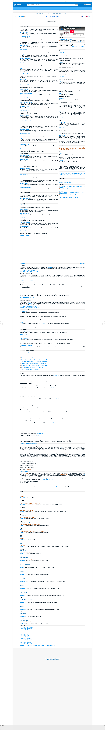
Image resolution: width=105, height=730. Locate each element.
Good (75, 173)
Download (83, 46)
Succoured (83, 174)
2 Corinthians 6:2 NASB (24, 635)
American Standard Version (25, 97)
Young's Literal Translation (25, 163)
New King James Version (25, 54)
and (83, 41)
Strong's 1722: (23, 546)
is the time (79, 42)
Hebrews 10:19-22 (58, 418)
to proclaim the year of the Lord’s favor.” (27, 298)
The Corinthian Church (25, 325)
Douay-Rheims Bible (24, 174)
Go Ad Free (2, 725)
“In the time (72, 41)
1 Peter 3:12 (56, 387)
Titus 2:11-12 (40, 407)
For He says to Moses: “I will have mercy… (28, 270)
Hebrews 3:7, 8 (54, 486)
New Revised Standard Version (26, 187)
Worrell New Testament (24, 226)
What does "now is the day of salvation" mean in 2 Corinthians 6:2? (33, 363)
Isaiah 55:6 (61, 117)
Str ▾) (29, 26)
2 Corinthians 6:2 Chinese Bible (26, 641)
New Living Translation (24, 32)
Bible (15, 16)
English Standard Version (25, 36)
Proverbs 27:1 (44, 424)
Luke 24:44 (77, 378)
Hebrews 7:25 (57, 400)
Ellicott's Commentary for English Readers (29, 443)
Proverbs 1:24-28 (43, 478)
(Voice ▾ (65, 26)
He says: (68, 41)
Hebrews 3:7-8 (55, 422)
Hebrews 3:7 (61, 57)
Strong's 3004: (23, 504)
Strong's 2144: (23, 602)
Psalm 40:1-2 (57, 398)
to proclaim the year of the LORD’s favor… (27, 297)
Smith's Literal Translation (25, 168)
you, (81, 41)
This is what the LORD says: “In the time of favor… (29, 279)
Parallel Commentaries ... (24, 488)
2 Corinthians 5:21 (50, 400)
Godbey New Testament (24, 209)
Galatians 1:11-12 (73, 381)
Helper (65, 174)
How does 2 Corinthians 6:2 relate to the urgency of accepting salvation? (35, 365)
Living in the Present (24, 338)
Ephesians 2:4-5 (36, 405)
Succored (79, 174)
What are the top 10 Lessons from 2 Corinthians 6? (31, 369)
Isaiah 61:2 (61, 88)
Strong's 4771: (23, 532)
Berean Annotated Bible (24, 84)
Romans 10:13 (45, 392)
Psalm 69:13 (61, 69)
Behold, (73, 42)
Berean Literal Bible (24, 45)
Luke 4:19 (61, 93)
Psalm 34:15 (51, 387)
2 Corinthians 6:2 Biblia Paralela (26, 639)
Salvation (72, 174)
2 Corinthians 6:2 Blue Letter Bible (26, 627)
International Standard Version (26, 120)
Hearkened (83, 173)
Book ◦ (80, 263)
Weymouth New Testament (25, 138)
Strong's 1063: (23, 497)
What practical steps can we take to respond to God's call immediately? (34, 361)
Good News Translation (24, 115)
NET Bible (22, 125)
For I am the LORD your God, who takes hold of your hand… (30, 289)
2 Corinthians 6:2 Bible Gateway (26, 628)
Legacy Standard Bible (24, 73)
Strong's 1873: (23, 525)
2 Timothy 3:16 (56, 375)
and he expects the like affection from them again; (69, 194)
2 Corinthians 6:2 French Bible (25, 642)
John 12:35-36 (62, 135)
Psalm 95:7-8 (61, 104)
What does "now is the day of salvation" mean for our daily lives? (33, 355)
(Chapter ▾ (24, 26)
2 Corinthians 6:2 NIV (24, 631)
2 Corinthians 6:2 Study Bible (25, 638)
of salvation (64, 42)
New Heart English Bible (24, 129)
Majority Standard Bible (24, 144)
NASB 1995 (22, 62)
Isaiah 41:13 (61, 76)
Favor (70, 173)
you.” (71, 42)
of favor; (83, 42)
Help (60, 174)
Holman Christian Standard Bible (26, 93)
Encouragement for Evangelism (26, 345)
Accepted (65, 173)
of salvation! (67, 44)
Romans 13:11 (62, 122)
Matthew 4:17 (61, 127)
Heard (79, 173)
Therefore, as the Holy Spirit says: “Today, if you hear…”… (29, 271)
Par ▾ (27, 26)
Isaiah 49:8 (61, 62)
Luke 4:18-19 (61, 111)
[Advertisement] (52, 255)
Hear (77, 173)
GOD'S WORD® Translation (25, 110)
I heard (79, 41)
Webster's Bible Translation (25, 133)
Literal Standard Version (24, 155)
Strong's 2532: (23, 539)
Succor (75, 174)
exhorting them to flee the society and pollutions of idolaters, (72, 196)
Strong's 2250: (23, 553)
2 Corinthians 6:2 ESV (24, 634)
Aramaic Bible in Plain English (25, 198)
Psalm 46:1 (61, 81)
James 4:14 (69, 411)
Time (60, 175)
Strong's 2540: (23, 511)
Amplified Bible (23, 79)
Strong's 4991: (23, 560)
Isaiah (22, 322)
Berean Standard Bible (24, 41)
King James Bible (23, 49)
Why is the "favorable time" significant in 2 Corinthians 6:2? (32, 367)
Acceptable (61, 173)
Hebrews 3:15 (30, 303)
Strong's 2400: (23, 581)
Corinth (22, 315)
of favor (76, 41)
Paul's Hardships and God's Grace (65, 39)
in (84, 41)
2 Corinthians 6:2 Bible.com (25, 629)
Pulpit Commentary (24, 471)
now (76, 42)
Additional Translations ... (24, 235)
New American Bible (24, 183)
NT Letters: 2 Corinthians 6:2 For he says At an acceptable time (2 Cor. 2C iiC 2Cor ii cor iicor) (37, 645)
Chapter (83, 263)
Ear (68, 173)
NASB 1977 (22, 68)
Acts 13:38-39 (67, 413)
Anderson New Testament (25, 204)
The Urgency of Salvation (25, 331)
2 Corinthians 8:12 (43, 479)
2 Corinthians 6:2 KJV (24, 636)
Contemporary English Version (26, 102)
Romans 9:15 (61, 52)
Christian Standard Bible (24, 89)
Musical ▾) (68, 26)
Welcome (63, 175)
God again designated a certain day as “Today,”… (28, 306)
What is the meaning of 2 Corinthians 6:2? (29, 352)
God (21, 318)
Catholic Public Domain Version (26, 179)
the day (60, 42)
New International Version (25, 28)
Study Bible (23, 263)
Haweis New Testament (24, 213)
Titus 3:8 (38, 435)
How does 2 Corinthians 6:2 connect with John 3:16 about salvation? (34, 359)
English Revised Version (24, 106)
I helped (68, 42)
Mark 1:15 (40, 429)
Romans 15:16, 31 (50, 479)
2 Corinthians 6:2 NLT (24, 633)
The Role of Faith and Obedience (26, 342)
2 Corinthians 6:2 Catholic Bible (26, 643)
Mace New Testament (24, 217)
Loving (68, 174)
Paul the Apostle (24, 311)
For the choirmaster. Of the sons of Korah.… (28, 290)
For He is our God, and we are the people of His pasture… (30, 307)
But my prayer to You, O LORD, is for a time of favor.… (29, 280)
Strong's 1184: (23, 518)
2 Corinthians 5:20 (40, 433)
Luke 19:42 (71, 486)
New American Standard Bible (25, 58)
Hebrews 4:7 (61, 98)
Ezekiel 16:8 (61, 165)
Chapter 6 (22, 16)
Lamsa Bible (22, 194)
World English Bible (24, 148)
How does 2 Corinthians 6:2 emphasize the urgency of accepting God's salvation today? (37, 353)
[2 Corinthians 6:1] (1, 326)
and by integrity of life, (64, 188)
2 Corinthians (19, 16)
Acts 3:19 (61, 132)
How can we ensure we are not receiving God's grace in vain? (32, 357)
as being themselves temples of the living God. (69, 197)
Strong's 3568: (23, 588)
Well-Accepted (68, 175)
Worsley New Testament (24, 230)
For (65, 41)
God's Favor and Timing (24, 334)
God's (73, 173)
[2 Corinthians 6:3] (103, 326)
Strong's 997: (22, 567)
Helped (62, 174)
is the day (63, 44)
